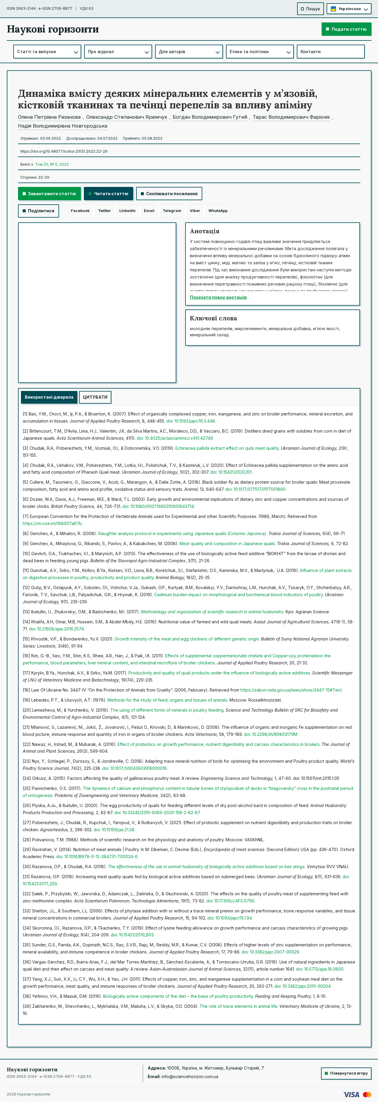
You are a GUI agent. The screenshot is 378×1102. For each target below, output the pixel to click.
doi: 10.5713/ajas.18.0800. (320, 968)
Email (149, 210)
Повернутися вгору (349, 1073)
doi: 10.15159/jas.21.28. (114, 829)
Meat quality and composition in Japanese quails (227, 543)
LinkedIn (127, 210)
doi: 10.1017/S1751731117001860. (255, 489)
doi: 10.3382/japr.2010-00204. (303, 986)
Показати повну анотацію (218, 297)
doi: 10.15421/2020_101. (231, 472)
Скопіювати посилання (172, 193)
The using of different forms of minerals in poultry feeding (167, 710)
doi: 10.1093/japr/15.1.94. (230, 917)
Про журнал (101, 51)
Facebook (80, 210)
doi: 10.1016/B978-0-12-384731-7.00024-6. (97, 856)
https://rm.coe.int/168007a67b (52, 523)
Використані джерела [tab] (49, 397)
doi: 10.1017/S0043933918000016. (135, 768)
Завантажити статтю (52, 193)
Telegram (172, 210)
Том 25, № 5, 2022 (52, 164)
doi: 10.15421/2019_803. (132, 934)
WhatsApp (218, 210)
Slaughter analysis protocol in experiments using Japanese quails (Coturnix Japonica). (183, 533)
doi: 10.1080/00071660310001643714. (158, 506)
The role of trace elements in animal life (238, 1006)
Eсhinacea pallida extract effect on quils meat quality (227, 448)
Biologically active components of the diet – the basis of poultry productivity (178, 996)
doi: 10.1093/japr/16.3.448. (191, 420)
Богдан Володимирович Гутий (210, 117)
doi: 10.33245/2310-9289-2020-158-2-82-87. (157, 812)
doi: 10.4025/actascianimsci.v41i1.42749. (175, 438)
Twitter (104, 210)
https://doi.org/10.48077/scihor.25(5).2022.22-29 (63, 151)
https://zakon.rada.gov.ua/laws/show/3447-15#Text (291, 689)
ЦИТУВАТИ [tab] (95, 397)
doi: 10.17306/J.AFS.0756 (230, 900)
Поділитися (41, 210)
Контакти (311, 51)
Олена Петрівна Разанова (49, 117)
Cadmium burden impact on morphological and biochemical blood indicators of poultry (238, 594)
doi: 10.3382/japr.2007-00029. (271, 951)
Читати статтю (111, 193)
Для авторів (172, 51)
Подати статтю (349, 29)
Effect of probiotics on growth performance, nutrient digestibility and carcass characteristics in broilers (219, 744)
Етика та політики (249, 51)
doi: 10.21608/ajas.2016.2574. (57, 628)
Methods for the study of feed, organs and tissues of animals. (167, 699)
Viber (195, 210)
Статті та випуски (36, 51)
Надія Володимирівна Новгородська (62, 126)
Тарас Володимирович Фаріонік (291, 117)
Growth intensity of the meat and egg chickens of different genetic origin (187, 638)
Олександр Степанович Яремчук (126, 117)
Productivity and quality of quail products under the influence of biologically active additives (219, 672)
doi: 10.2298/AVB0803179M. (271, 734)
